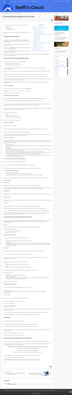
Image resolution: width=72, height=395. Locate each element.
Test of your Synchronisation (38, 48)
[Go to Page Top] (70, 392)
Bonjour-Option (37, 37)
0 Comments (20, 17)
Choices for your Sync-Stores (39, 33)
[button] (55, 1)
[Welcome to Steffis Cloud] (36, 7)
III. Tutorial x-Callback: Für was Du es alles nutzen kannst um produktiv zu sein (36, 374)
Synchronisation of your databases (39, 30)
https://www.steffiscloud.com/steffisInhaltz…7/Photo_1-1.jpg (19, 90)
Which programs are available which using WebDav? (41, 50)
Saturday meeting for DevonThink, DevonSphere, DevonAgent (60, 33)
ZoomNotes (35, 49)
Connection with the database (39, 46)
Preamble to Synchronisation (38, 26)
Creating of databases (37, 29)
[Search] (67, 1)
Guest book (57, 48)
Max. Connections (37, 40)
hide (43, 24)
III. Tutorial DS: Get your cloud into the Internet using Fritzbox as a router (16, 374)
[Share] (52, 20)
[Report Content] (51, 366)
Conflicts (35, 41)
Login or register (62, 1)
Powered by (36, 393)
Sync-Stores (36, 45)
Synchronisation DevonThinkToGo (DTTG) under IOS (41, 42)
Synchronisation (37, 38)
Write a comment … (13, 384)
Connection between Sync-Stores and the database (42, 34)
